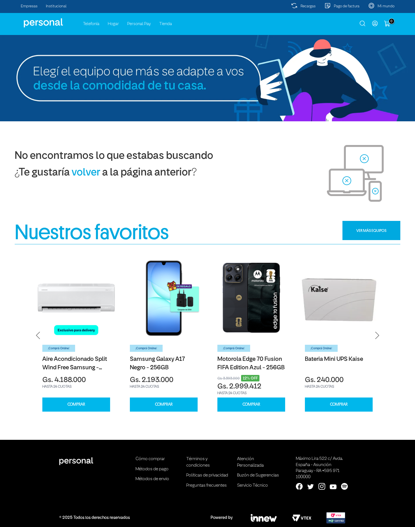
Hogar (113, 24)
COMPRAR (76, 404)
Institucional (56, 6)
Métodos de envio (152, 479)
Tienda (165, 24)
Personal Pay (139, 24)
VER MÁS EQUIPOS (371, 230)
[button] (38, 335)
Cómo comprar (150, 459)
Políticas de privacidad (207, 475)
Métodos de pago (152, 469)
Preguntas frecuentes (206, 486)
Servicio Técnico (252, 486)
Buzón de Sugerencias (258, 475)
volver (86, 172)
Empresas (29, 6)
